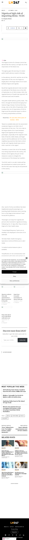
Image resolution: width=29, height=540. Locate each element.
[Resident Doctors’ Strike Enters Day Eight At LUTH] (21, 465)
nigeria (4, 418)
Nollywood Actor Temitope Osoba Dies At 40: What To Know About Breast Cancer (21, 452)
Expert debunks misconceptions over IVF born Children (21, 429)
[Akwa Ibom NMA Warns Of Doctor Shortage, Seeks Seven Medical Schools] (8, 465)
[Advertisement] (14, 367)
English (7, 538)
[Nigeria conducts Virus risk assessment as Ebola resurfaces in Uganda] (7, 289)
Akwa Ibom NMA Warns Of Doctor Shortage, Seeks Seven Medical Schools (8, 474)
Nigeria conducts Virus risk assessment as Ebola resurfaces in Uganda (6, 298)
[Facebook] (9, 535)
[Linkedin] (23, 535)
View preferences (14, 281)
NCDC (22, 416)
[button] (26, 258)
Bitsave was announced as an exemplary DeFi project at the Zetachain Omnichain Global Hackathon (12, 409)
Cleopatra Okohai (7, 18)
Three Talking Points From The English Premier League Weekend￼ (7, 430)
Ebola (9, 416)
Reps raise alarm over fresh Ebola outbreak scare (6, 316)
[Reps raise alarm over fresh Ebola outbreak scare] (7, 309)
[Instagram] (16, 535)
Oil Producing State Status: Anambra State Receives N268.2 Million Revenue (14, 390)
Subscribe (22, 340)
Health (3, 10)
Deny (14, 276)
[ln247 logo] (14, 2)
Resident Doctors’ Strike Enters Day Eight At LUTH (21, 474)
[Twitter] (12, 535)
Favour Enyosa (5, 456)
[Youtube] (5, 535)
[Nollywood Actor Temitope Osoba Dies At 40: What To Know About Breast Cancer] (21, 443)
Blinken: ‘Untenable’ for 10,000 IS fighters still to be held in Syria (13, 396)
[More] (25, 28)
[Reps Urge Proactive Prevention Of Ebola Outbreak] (19, 289)
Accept (15, 272)
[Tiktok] (20, 535)
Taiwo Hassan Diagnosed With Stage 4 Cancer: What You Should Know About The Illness (8, 453)
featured (15, 416)
